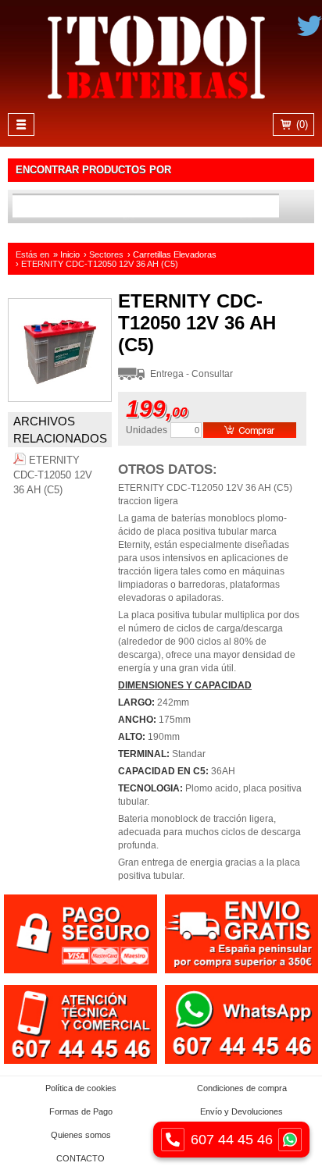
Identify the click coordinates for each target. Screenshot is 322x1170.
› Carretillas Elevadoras (171, 254)
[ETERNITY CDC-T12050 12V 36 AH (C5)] (60, 397)
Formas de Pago (81, 1111)
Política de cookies (80, 1088)
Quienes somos (81, 1135)
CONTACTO (80, 1158)
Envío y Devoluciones (241, 1111)
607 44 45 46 (232, 1139)
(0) (300, 124)
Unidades (146, 430)
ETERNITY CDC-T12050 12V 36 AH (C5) (52, 475)
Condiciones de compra (242, 1088)
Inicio (70, 254)
